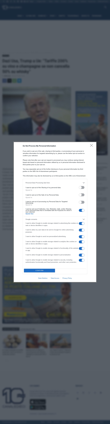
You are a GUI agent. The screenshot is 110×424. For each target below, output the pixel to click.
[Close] (92, 146)
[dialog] (55, 212)
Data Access (55, 278)
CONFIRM (40, 270)
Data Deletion (42, 278)
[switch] (81, 187)
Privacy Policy (67, 278)
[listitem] (55, 183)
